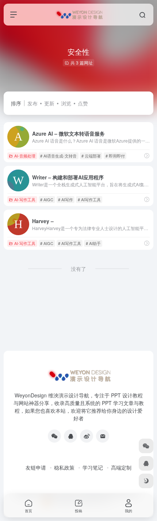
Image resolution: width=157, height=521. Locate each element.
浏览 (66, 103)
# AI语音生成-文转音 (58, 156)
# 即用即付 (115, 156)
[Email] (102, 436)
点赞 (83, 103)
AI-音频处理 (24, 156)
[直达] (147, 155)
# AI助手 (93, 243)
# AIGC (46, 199)
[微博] (86, 436)
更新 (49, 103)
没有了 (78, 268)
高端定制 (121, 467)
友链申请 (36, 467)
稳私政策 (64, 467)
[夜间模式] (146, 481)
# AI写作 (65, 199)
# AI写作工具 (89, 199)
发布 (32, 103)
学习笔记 (93, 467)
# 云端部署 (91, 156)
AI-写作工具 (24, 199)
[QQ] (70, 436)
